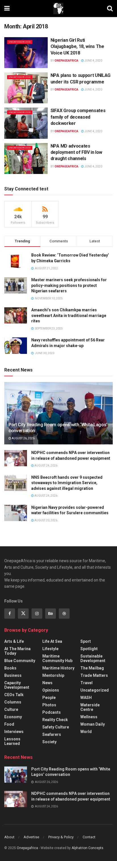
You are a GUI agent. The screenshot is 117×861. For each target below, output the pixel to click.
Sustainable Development (92, 658)
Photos (49, 705)
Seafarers (51, 734)
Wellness (88, 717)
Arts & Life (14, 641)
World (86, 731)
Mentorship (53, 675)
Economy (13, 717)
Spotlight (89, 648)
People (49, 697)
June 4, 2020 (93, 60)
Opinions (50, 690)
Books (10, 668)
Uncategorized (20, 42)
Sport (85, 641)
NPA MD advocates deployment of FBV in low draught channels (76, 152)
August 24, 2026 (45, 465)
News (47, 683)
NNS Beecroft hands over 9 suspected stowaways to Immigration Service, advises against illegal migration (67, 483)
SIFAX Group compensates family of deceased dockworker (78, 117)
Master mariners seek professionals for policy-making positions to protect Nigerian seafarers (69, 285)
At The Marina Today (17, 651)
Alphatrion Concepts (87, 848)
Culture (11, 709)
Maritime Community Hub (57, 658)
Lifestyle (50, 648)
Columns (12, 702)
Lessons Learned (12, 741)
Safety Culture (55, 727)
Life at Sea (52, 641)
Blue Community (19, 660)
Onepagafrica (27, 848)
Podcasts (51, 712)
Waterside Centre (90, 707)
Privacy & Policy (61, 837)
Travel (86, 683)
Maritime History (58, 668)
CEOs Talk (14, 694)
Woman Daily (92, 724)
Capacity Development (16, 685)
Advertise (31, 837)
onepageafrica (66, 60)
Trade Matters (94, 675)
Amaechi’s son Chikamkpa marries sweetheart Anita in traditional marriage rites (68, 315)
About (9, 837)
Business (13, 675)
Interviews (14, 731)
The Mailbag (92, 668)
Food (9, 724)
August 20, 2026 (45, 520)
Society (49, 742)
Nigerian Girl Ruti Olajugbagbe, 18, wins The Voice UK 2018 (77, 46)
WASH (86, 697)
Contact (89, 837)
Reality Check (55, 719)
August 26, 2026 (23, 438)
